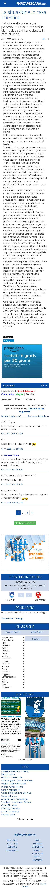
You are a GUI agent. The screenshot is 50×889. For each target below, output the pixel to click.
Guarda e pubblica (25, 759)
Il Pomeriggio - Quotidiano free (17, 780)
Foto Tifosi (12, 843)
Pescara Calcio (8, 814)
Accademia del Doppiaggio (14, 799)
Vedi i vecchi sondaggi (12, 618)
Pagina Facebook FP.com (13, 783)
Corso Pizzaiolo (9, 805)
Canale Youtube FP (10, 789)
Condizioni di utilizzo (38, 416)
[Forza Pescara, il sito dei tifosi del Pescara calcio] (31, 3)
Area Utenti (12, 840)
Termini (25, 886)
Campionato (37, 846)
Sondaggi (12, 846)
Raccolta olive (8, 774)
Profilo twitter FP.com (12, 786)
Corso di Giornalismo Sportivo (16, 792)
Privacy (37, 856)
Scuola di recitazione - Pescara (16, 802)
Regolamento (12, 850)
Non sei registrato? (11, 416)
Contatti (37, 850)
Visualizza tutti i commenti (25, 523)
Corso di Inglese (9, 795)
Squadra (37, 843)
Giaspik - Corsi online (12, 777)
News (37, 840)
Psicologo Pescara (10, 808)
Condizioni (37, 853)
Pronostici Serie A (10, 811)
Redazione (37, 860)
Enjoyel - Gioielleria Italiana (14, 771)
